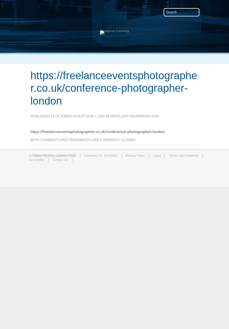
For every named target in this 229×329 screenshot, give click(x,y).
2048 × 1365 (95, 116)
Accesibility (36, 159)
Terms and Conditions (184, 155)
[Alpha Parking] (114, 30)
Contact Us (60, 159)
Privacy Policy (135, 155)
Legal (157, 155)
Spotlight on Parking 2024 (134, 116)
